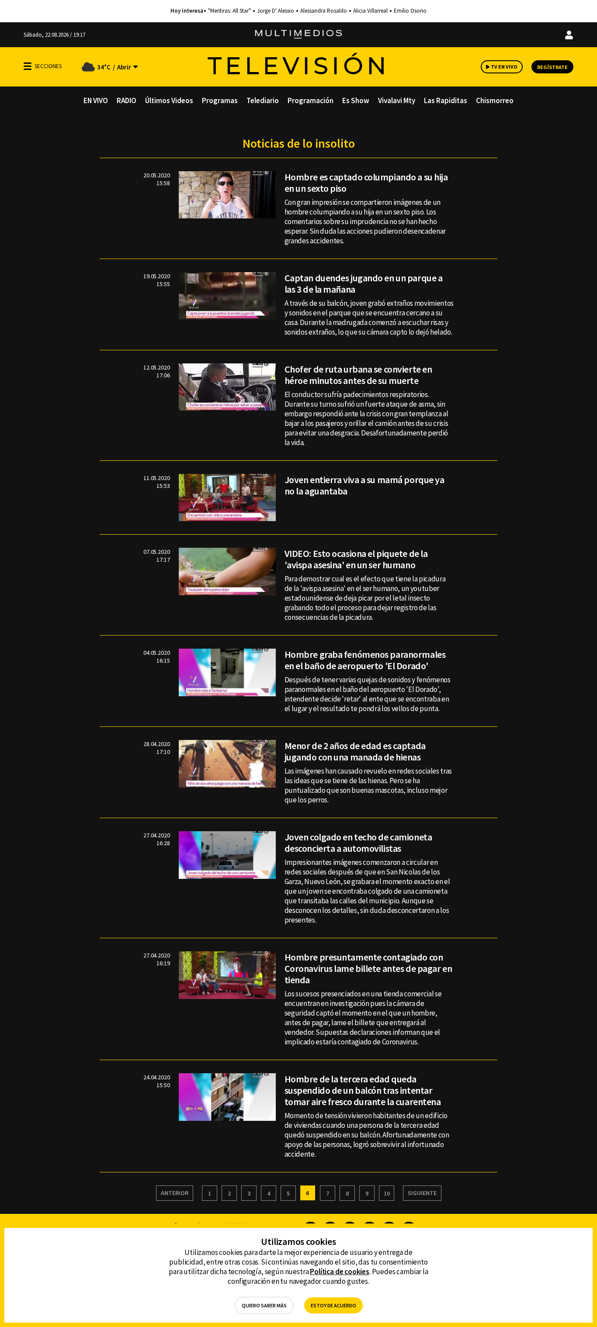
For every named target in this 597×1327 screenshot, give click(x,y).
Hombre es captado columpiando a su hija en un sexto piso (366, 182)
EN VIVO (95, 100)
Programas (220, 100)
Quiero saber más (264, 1305)
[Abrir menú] (27, 66)
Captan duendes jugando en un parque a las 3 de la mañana (364, 283)
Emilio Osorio (410, 10)
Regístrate (552, 67)
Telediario (262, 100)
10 (387, 1193)
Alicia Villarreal (370, 10)
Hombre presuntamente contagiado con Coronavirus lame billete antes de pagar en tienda (368, 968)
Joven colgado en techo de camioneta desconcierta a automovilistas (358, 842)
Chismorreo (495, 100)
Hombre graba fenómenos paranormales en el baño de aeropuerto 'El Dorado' (365, 660)
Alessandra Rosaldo (323, 10)
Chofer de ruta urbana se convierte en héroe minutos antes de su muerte (358, 375)
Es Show (355, 100)
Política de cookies (339, 1271)
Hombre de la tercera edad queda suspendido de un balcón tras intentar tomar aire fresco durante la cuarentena (363, 1090)
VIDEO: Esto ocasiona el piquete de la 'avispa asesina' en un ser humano (356, 559)
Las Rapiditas (445, 100)
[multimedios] (298, 35)
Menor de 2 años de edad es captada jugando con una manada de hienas (355, 751)
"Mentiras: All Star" (229, 10)
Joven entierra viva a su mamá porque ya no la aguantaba (364, 485)
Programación (310, 100)
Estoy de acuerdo (333, 1305)
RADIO (126, 100)
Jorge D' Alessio (275, 10)
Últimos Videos (169, 100)
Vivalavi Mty (396, 100)
